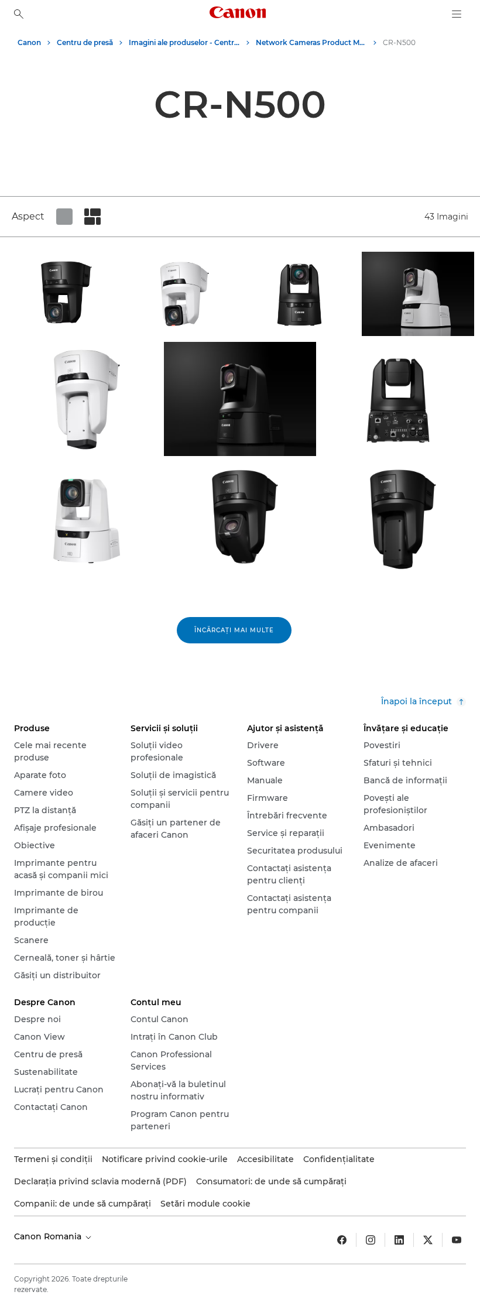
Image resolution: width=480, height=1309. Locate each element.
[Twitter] (428, 1240)
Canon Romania (49, 1236)
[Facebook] (342, 1240)
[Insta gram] (370, 1240)
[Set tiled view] (64, 216)
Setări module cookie (205, 1203)
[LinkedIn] (399, 1240)
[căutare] (18, 14)
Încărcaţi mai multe (234, 630)
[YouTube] (456, 1240)
